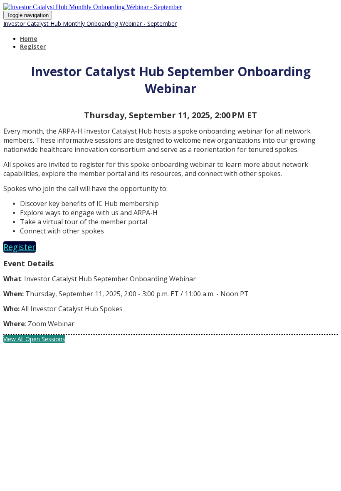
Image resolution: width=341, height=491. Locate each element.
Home (28, 38)
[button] (19, 247)
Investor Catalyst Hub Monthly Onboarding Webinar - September (90, 23)
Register (33, 46)
